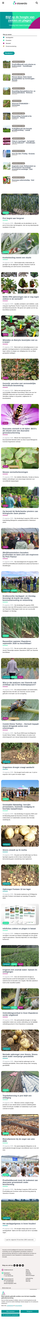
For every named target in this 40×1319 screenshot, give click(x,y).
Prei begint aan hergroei (13, 218)
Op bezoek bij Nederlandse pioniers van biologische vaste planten (20, 512)
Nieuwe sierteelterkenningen (15, 472)
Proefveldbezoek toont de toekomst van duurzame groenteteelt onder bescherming (20, 1182)
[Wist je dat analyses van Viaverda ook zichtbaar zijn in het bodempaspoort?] (20, 668)
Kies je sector (7, 34)
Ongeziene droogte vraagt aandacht (18, 767)
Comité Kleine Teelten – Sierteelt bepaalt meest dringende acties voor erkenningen (21, 726)
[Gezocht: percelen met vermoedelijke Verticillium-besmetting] (20, 369)
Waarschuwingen (30, 1275)
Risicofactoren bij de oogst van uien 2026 (19, 1140)
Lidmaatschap (29, 1278)
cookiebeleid (10, 1305)
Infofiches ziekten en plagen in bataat (19, 929)
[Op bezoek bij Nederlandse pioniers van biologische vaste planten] (20, 497)
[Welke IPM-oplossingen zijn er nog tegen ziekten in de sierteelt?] (20, 282)
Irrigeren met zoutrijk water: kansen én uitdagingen (20, 971)
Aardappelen (9, 37)
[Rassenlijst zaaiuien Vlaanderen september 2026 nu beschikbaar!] (20, 627)
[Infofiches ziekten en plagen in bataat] (20, 914)
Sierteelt (8, 43)
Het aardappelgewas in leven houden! (19, 1224)
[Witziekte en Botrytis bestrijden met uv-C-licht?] (20, 326)
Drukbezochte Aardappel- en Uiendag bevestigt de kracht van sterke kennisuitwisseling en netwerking (19, 598)
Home (27, 1269)
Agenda (28, 1271)
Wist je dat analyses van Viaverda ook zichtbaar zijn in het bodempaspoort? (19, 684)
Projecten (28, 1272)
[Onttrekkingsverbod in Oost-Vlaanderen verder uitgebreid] (20, 999)
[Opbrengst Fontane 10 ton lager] (20, 875)
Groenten (8, 40)
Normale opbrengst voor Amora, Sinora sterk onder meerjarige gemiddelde (20, 1055)
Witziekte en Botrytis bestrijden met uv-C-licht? (20, 341)
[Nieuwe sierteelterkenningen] (20, 458)
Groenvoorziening (11, 46)
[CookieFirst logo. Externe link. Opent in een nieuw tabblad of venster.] (3, 1293)
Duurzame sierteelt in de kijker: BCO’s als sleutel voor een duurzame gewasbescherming (20, 431)
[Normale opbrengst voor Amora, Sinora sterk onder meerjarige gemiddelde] (20, 1040)
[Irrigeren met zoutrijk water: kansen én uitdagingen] (20, 955)
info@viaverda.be (8, 1270)
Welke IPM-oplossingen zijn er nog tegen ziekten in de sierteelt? (21, 298)
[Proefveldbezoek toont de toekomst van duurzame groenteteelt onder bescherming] (20, 1166)
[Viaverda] (20, 2)
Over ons (28, 1281)
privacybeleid (18, 1305)
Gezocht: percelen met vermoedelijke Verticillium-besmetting (19, 384)
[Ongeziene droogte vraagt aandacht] (20, 753)
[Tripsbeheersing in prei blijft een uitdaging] (20, 1081)
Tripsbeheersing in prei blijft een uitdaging (17, 1097)
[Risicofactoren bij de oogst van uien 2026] (20, 1125)
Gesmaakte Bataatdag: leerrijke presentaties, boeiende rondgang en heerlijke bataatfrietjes (19, 807)
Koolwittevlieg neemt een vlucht (17, 258)
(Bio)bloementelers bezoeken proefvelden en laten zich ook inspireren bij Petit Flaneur (20, 555)
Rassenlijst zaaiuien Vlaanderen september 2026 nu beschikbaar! (17, 642)
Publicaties (28, 1274)
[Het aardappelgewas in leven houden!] (20, 1209)
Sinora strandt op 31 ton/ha (15, 850)
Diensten (28, 1280)
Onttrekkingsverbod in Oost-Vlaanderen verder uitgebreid (20, 1014)
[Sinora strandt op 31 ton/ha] (20, 836)
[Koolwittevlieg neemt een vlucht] (20, 243)
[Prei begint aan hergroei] (20, 204)
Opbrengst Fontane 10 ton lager (17, 889)
